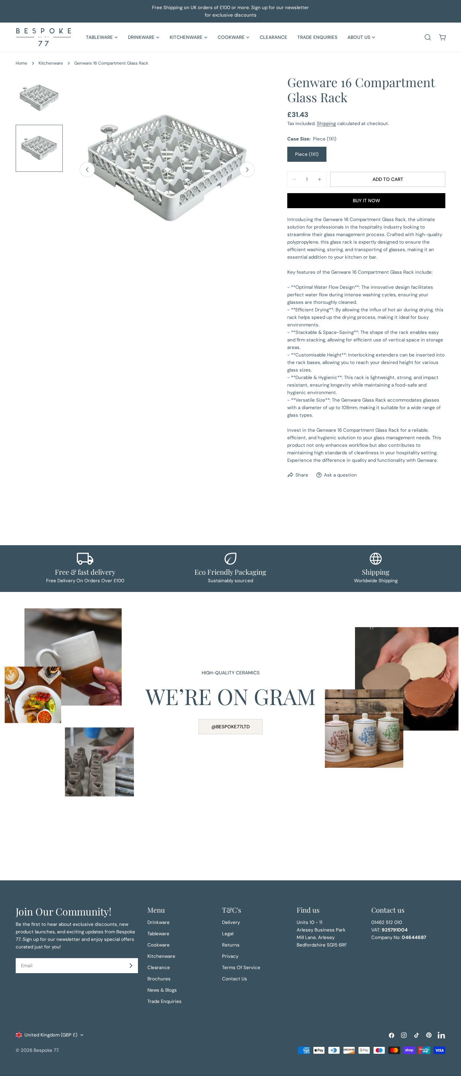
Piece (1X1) (307, 154)
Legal (227, 934)
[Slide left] (87, 169)
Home (21, 63)
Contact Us (234, 979)
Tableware (158, 934)
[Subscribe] (130, 965)
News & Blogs (162, 990)
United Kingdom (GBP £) (50, 1035)
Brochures (159, 979)
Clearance (158, 967)
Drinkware (158, 922)
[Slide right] (247, 169)
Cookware (158, 945)
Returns (231, 945)
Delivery (231, 922)
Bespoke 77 (46, 1050)
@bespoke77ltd (230, 727)
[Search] (427, 37)
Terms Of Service (241, 967)
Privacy (230, 956)
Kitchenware (51, 63)
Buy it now (366, 201)
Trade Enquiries (164, 1001)
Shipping (326, 123)
